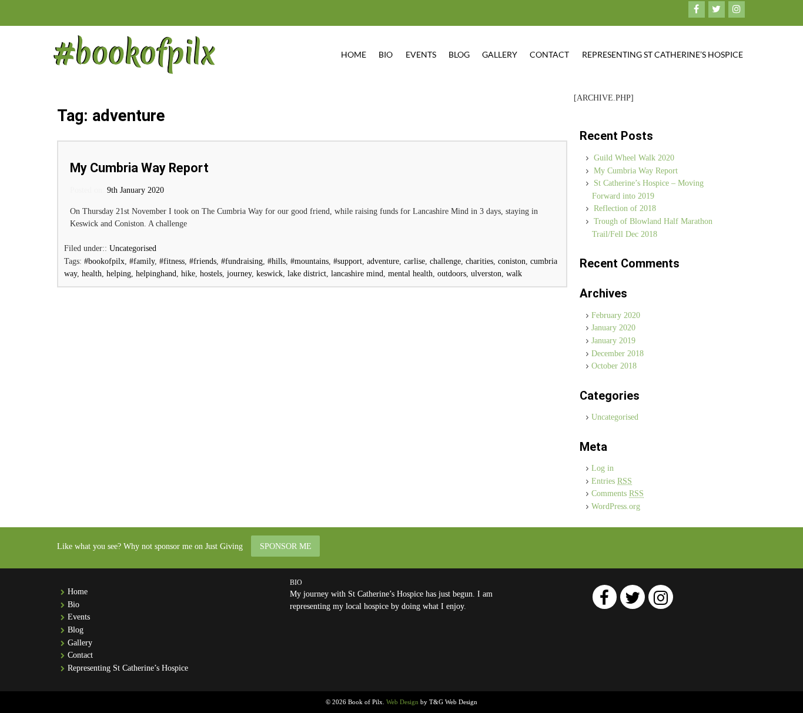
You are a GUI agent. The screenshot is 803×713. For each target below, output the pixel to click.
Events (421, 54)
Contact (549, 54)
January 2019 (613, 340)
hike (188, 273)
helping (118, 273)
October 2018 (614, 365)
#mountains (309, 261)
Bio (386, 54)
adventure (383, 261)
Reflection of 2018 (625, 208)
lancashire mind (357, 273)
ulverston (486, 273)
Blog (459, 54)
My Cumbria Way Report (139, 167)
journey (239, 273)
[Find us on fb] (696, 9)
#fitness (172, 261)
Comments (617, 493)
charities (479, 261)
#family (142, 261)
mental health (410, 273)
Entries (611, 481)
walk (514, 273)
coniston (512, 261)
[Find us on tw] (716, 9)
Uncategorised (132, 248)
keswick (269, 273)
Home (353, 54)
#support (347, 261)
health (92, 273)
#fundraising (242, 261)
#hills (276, 261)
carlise (414, 261)
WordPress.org (615, 506)
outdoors (451, 273)
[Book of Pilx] (134, 54)
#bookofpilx (104, 261)
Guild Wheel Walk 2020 (634, 157)
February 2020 (615, 315)
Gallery (499, 54)
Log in (602, 468)
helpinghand (156, 273)
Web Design (402, 701)
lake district (306, 273)
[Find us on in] (736, 9)
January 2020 (613, 327)
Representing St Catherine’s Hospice (662, 54)
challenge (445, 261)
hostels (211, 273)
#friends (202, 261)
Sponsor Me (286, 546)
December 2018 (617, 353)
